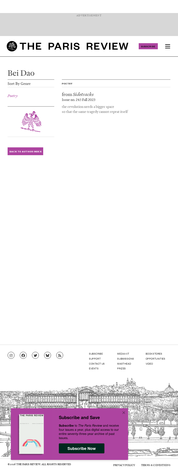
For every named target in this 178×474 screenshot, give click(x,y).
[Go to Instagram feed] (11, 355)
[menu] (167, 46)
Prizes (121, 368)
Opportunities (155, 358)
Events (94, 368)
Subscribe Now (82, 448)
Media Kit (123, 354)
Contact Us (97, 363)
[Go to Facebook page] (23, 355)
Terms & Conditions (155, 465)
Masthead (124, 363)
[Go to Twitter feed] (35, 355)
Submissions (125, 358)
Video (149, 363)
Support (95, 358)
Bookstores (154, 354)
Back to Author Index (25, 151)
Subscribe (148, 46)
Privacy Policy (124, 465)
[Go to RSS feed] (59, 355)
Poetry (13, 95)
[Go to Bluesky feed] (47, 355)
